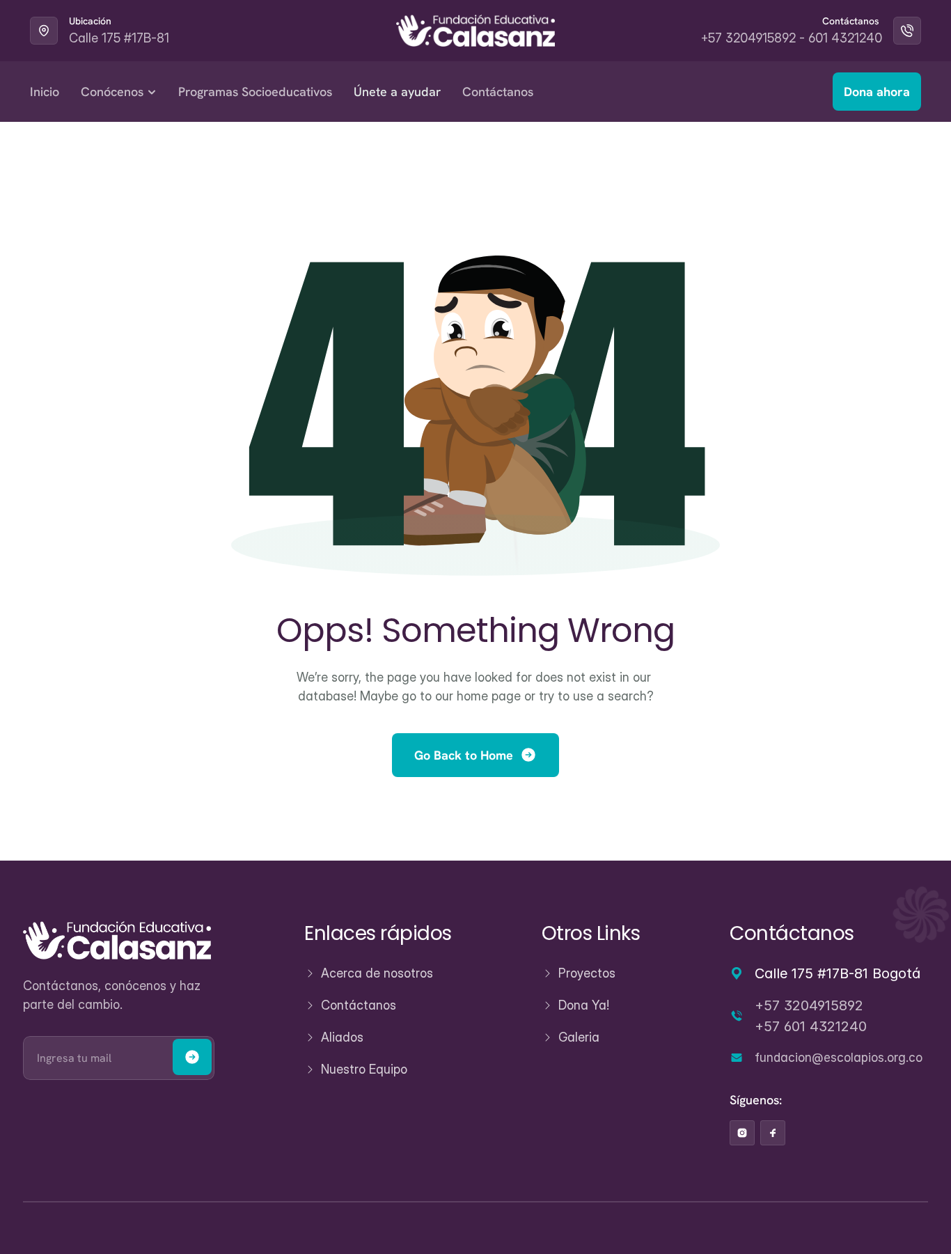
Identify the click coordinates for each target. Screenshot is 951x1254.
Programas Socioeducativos (255, 92)
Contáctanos (497, 92)
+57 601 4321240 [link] (811, 1026)
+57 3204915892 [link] (809, 1005)
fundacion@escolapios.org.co (838, 1057)
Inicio (44, 92)
